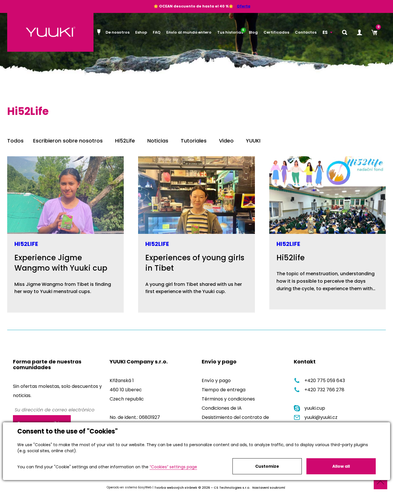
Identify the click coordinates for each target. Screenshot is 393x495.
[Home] (100, 32)
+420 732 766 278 (324, 389)
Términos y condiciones (228, 399)
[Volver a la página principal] (50, 32)
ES (325, 32)
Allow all (341, 466)
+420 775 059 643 (324, 380)
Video (226, 140)
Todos (15, 140)
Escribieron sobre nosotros (68, 140)
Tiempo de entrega (223, 389)
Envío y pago (216, 380)
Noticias (157, 140)
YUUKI (253, 140)
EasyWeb (145, 487)
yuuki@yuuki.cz (320, 417)
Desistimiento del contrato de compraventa (235, 422)
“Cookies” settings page (173, 467)
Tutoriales (194, 140)
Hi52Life (125, 140)
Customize (267, 466)
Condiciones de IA (222, 408)
